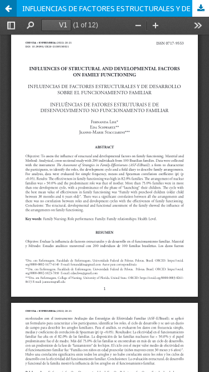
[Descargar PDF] (200, 8)
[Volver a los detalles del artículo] (8, 8)
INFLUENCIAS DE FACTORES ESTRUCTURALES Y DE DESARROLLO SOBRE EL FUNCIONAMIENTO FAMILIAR (115, 8)
